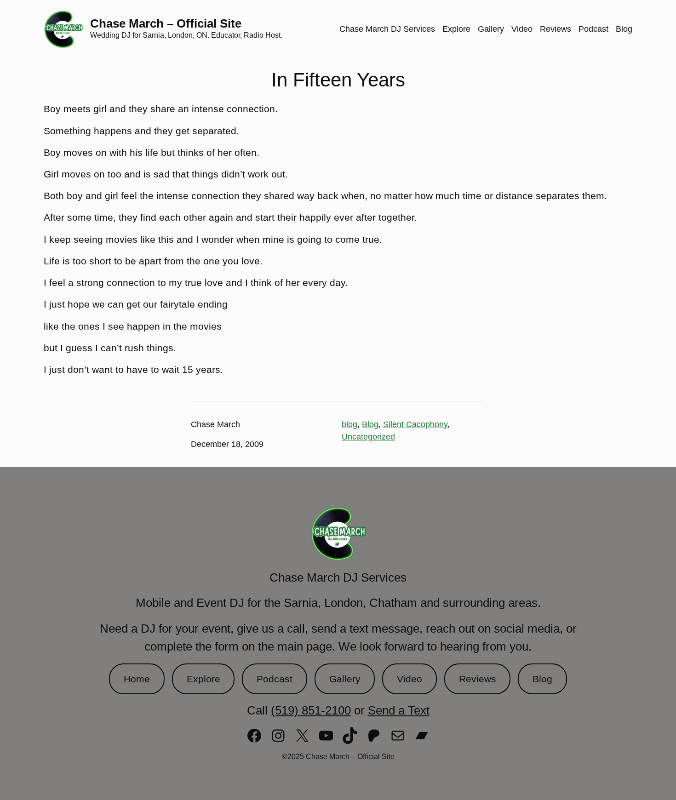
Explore (203, 679)
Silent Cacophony (415, 424)
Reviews (477, 679)
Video (409, 679)
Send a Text (399, 710)
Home (137, 679)
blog (349, 424)
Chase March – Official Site (165, 23)
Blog (370, 424)
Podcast (274, 679)
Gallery (345, 679)
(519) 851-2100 (311, 710)
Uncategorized (368, 436)
